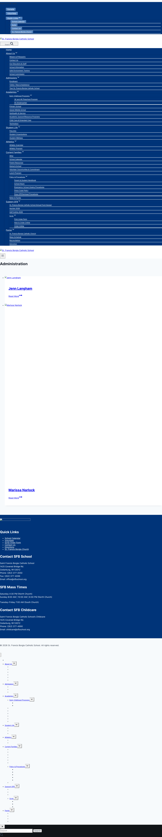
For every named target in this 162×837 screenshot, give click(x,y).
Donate (10, 9)
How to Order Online (22, 223)
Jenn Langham (20, 288)
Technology (14, 124)
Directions (9, 547)
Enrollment (13, 81)
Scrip (14, 25)
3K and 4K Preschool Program (26, 99)
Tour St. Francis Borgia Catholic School (24, 88)
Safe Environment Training (19, 71)
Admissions (9, 684)
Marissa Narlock (22, 490)
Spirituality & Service (17, 113)
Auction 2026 (14, 208)
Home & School (15, 166)
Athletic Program (15, 148)
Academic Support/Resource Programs (24, 117)
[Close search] (2, 827)
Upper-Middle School (17, 110)
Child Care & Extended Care (20, 120)
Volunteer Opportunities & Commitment (24, 169)
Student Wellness (16, 138)
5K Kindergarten (20, 103)
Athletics (8, 737)
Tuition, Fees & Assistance (19, 85)
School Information (16, 67)
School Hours (19, 184)
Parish (7, 811)
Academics (9, 696)
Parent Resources (16, 163)
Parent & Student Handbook (25, 180)
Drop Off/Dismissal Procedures (26, 194)
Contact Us (16, 28)
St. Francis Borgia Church (22, 32)
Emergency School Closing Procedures (29, 187)
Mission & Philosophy (17, 57)
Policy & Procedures (17, 767)
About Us (8, 664)
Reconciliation (14, 240)
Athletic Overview (16, 145)
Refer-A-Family (15, 198)
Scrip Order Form (13, 542)
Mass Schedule (15, 237)
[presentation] (83, 277)
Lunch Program (15, 173)
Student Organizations (18, 134)
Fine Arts (12, 131)
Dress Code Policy (21, 191)
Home (9, 49)
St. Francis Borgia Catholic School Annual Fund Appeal (30, 205)
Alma (11, 156)
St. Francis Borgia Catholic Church (22, 234)
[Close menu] (0, 655)
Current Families (11, 747)
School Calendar (18, 21)
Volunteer (11, 13)
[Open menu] (2, 256)
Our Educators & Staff (17, 64)
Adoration (13, 244)
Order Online (19, 226)
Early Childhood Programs (19, 700)
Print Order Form (20, 219)
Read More (15, 296)
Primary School (15, 106)
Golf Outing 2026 (16, 212)
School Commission (16, 74)
